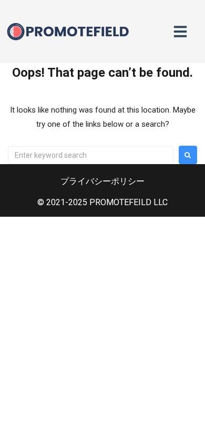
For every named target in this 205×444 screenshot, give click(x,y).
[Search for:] (90, 155)
